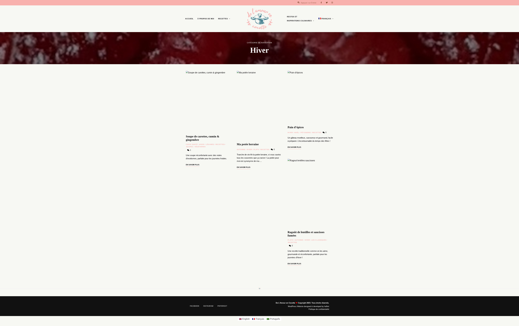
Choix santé (192, 144)
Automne (241, 149)
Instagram (208, 306)
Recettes (223, 19)
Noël (296, 132)
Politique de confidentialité (319, 309)
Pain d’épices (296, 127)
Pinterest (222, 306)
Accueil (189, 19)
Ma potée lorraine (248, 144)
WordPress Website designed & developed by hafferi (308, 306)
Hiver (201, 144)
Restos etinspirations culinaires (299, 19)
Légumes (210, 144)
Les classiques (318, 240)
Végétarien (200, 146)
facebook (321, 2)
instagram (332, 2)
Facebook (194, 306)
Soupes (189, 146)
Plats (256, 149)
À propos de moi (205, 19)
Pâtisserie (306, 132)
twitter (326, 2)
